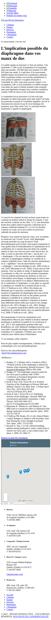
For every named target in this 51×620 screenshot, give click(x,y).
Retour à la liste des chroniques (14, 438)
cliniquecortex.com (15, 574)
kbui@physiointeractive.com (14, 353)
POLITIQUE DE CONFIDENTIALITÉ (31, 616)
